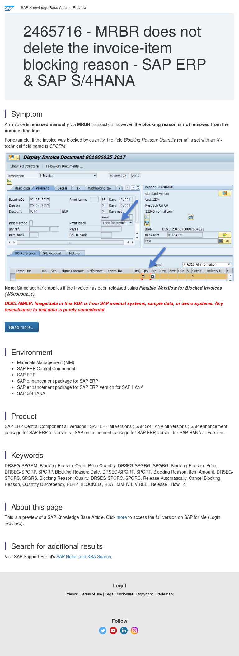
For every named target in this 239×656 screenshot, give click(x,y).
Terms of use (91, 593)
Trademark (165, 593)
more (122, 517)
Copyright (144, 593)
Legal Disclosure (119, 593)
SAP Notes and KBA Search (83, 556)
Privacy (71, 593)
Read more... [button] (22, 327)
